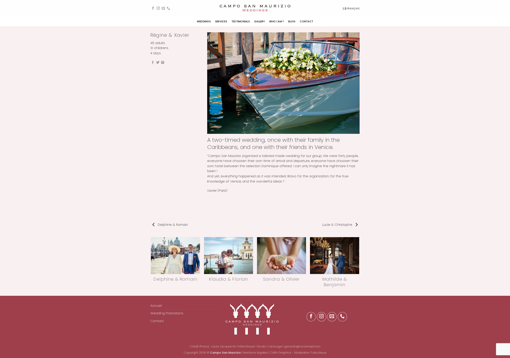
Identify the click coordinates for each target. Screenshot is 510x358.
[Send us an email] (163, 8)
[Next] (359, 266)
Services (221, 21)
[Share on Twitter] (157, 62)
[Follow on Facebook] (153, 8)
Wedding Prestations (166, 313)
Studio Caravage (269, 346)
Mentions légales (255, 353)
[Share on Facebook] (152, 62)
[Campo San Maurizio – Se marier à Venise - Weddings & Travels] (255, 8)
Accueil (156, 305)
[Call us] (168, 8)
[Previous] (151, 266)
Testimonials (240, 21)
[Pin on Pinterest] (162, 62)
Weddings (204, 21)
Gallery (259, 21)
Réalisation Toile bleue (310, 353)
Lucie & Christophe (337, 224)
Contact (306, 21)
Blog (291, 21)
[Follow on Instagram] (158, 8)
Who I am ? (276, 21)
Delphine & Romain (172, 224)
